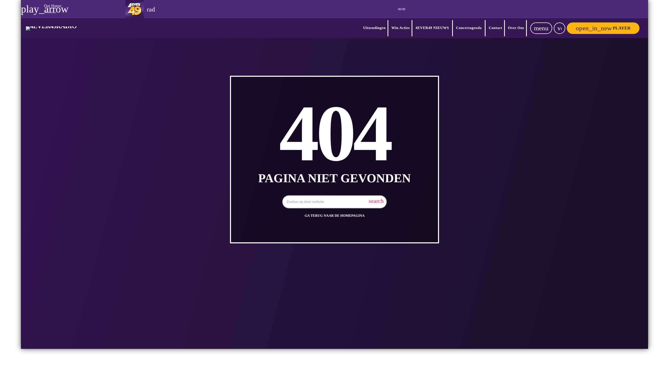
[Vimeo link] (51, 28)
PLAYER (603, 28)
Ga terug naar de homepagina (335, 216)
